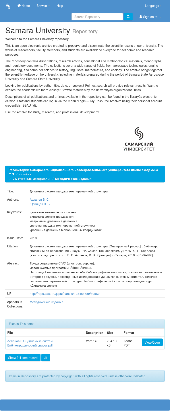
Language (152, 5)
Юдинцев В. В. (40, 204)
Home (25, 5)
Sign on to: (150, 16)
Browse (42, 5)
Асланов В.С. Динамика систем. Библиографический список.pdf (30, 343)
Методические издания (73, 178)
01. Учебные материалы (31, 178)
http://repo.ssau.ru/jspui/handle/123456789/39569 (65, 293)
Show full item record (23, 357)
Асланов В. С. (40, 199)
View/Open (152, 342)
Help (60, 5)
